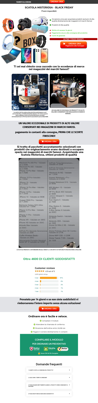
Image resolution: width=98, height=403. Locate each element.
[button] (49, 370)
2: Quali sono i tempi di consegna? (37, 377)
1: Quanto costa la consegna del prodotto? (40, 370)
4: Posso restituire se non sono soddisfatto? (41, 393)
